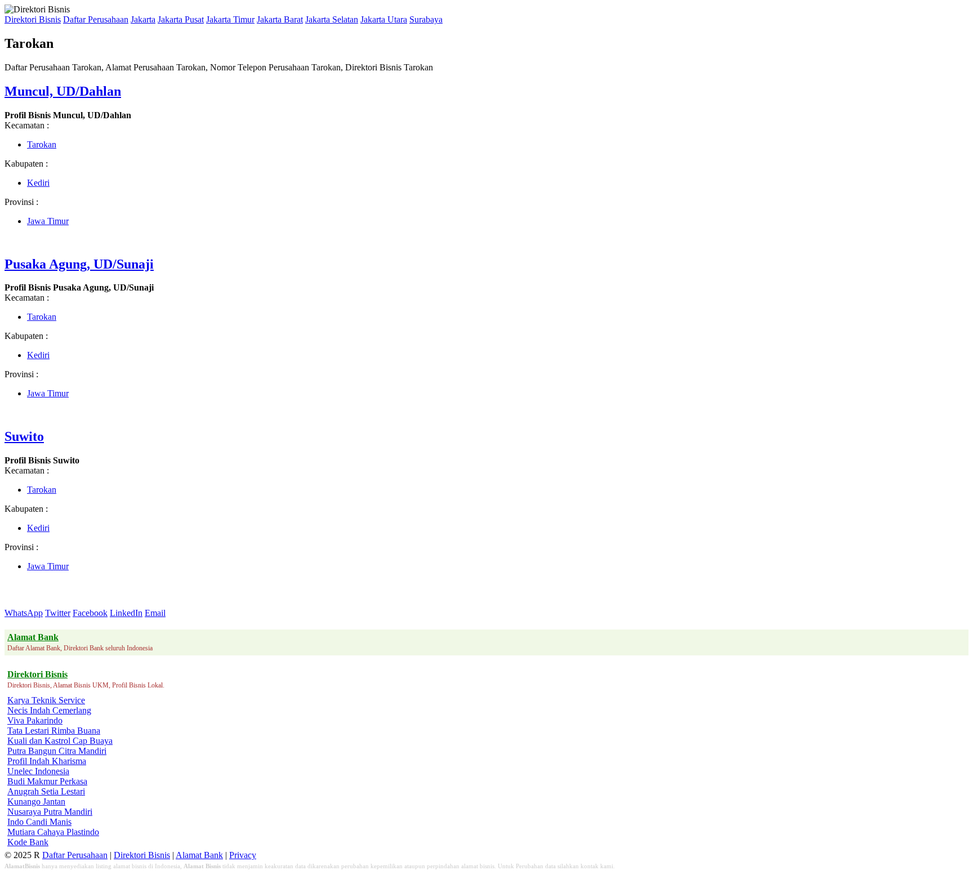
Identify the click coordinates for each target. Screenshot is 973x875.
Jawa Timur (48, 221)
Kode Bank (27, 842)
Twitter (57, 613)
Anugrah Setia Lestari (46, 791)
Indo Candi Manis (39, 822)
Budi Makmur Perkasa (47, 781)
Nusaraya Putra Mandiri (49, 811)
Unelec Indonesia (38, 771)
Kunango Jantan (36, 801)
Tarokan (41, 144)
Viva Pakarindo (35, 720)
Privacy (242, 855)
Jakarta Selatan (331, 19)
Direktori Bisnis (33, 19)
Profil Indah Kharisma (46, 761)
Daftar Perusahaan (95, 19)
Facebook (90, 613)
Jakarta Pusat (181, 19)
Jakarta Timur (230, 19)
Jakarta (143, 19)
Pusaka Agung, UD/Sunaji (79, 264)
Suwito (24, 436)
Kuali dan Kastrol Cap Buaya (60, 740)
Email (155, 613)
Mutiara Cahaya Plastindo (53, 832)
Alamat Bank (199, 855)
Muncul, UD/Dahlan (63, 91)
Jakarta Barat (280, 19)
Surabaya (426, 19)
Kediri (38, 183)
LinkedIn (126, 613)
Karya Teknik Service (46, 700)
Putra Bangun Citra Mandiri (56, 751)
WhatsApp (24, 613)
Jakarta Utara (383, 19)
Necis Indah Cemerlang (49, 710)
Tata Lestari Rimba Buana (53, 730)
